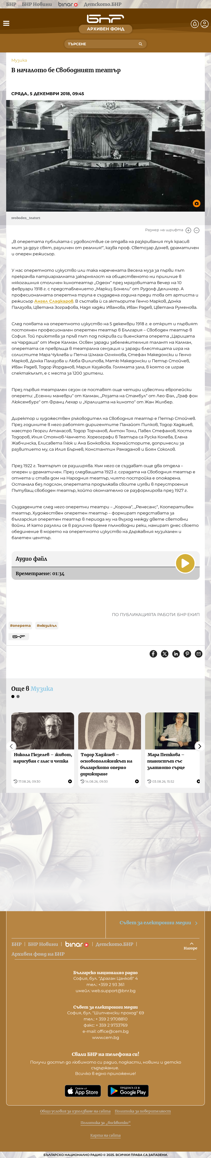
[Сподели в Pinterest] (187, 654)
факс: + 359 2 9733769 (106, 1025)
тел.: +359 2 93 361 (105, 984)
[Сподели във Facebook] (153, 654)
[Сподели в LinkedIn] (176, 654)
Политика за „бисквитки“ (106, 1122)
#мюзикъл (47, 625)
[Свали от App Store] (83, 1091)
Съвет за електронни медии (155, 923)
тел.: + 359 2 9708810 (106, 1019)
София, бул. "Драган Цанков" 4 (105, 978)
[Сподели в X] (165, 654)
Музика (19, 60)
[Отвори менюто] (6, 23)
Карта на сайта (105, 1135)
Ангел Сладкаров (53, 301)
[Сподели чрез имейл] (199, 654)
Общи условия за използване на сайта (75, 1111)
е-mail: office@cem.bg (106, 1031)
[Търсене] (140, 44)
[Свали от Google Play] (128, 1091)
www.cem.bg (105, 1037)
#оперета (20, 625)
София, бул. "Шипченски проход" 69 (105, 1012)
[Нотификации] (194, 24)
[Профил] (204, 24)
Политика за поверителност (143, 1111)
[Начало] (105, 19)
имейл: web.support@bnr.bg (106, 990)
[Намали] (197, 230)
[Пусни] (185, 563)
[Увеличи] (188, 230)
